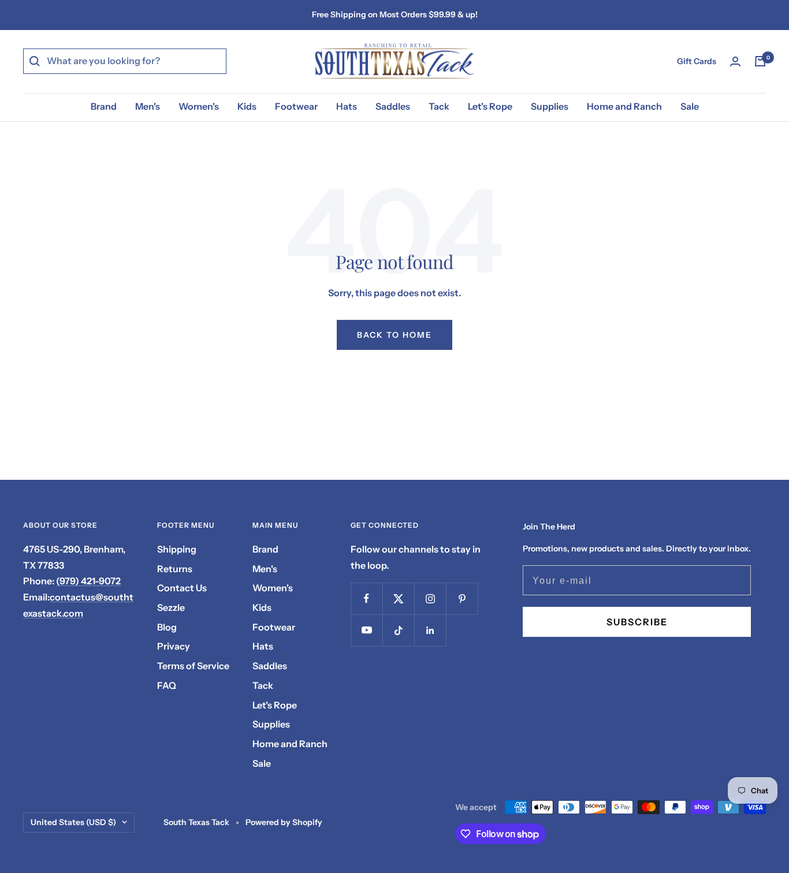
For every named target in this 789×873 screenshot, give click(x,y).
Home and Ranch (624, 106)
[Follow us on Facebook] (366, 598)
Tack (439, 106)
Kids (246, 106)
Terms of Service (193, 665)
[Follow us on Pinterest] (462, 598)
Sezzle (171, 607)
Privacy (173, 646)
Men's (147, 106)
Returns (174, 568)
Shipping (176, 549)
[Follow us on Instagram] (430, 598)
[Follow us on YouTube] (366, 630)
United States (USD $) (73, 822)
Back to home (394, 335)
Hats (346, 106)
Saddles (392, 106)
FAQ (166, 685)
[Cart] (760, 61)
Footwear (296, 106)
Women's (198, 106)
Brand (104, 106)
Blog (167, 627)
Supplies (549, 106)
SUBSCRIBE (637, 622)
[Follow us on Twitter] (398, 598)
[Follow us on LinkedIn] (430, 630)
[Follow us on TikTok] (398, 630)
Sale (689, 106)
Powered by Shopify (283, 822)
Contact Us (182, 588)
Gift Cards (696, 61)
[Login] (735, 61)
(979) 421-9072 (88, 581)
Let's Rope (490, 106)
